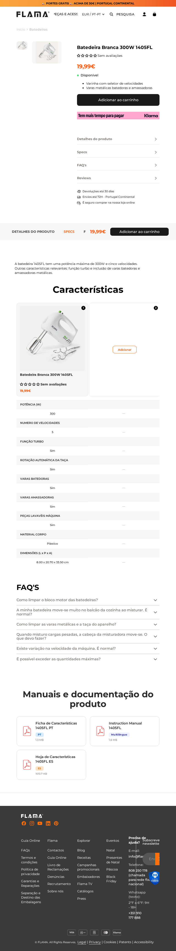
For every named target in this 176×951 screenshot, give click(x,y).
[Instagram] (32, 823)
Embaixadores (88, 877)
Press (81, 898)
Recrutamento (59, 884)
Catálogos (85, 891)
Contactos (55, 850)
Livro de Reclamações (58, 867)
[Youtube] (40, 823)
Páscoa (112, 869)
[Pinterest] (56, 823)
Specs (69, 232)
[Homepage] (33, 14)
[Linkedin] (48, 823)
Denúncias (55, 877)
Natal (110, 850)
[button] (87, 56)
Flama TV (84, 884)
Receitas (84, 858)
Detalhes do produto (33, 232)
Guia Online (56, 858)
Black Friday (111, 879)
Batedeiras (38, 29)
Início (20, 29)
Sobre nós (55, 891)
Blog (81, 850)
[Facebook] (24, 823)
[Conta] (144, 14)
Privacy (95, 942)
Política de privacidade (30, 871)
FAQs (25, 850)
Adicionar (124, 349)
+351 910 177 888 (135, 915)
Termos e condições (29, 860)
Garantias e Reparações (30, 883)
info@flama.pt (140, 856)
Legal (81, 942)
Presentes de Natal (114, 860)
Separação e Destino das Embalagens (31, 897)
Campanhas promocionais (88, 867)
